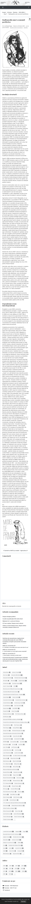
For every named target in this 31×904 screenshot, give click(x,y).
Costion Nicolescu (7, 702)
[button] (30, 19)
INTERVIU (5, 741)
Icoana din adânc (17, 736)
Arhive (4, 861)
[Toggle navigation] (2, 7)
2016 (17, 868)
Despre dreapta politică (9, 616)
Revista (15, 12)
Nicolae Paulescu (16, 786)
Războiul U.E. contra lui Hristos (11, 621)
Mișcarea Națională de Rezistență (10, 769)
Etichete (5, 826)
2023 (23, 865)
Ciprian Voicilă (16, 697)
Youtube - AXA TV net (10, 888)
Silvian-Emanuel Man (8, 811)
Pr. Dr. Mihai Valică (7, 763)
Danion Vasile (6, 708)
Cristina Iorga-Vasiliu (19, 702)
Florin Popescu (17, 725)
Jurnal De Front (19, 848)
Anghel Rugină (22, 680)
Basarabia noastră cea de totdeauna (16, 27)
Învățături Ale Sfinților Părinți (15, 845)
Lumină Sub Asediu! (8, 831)
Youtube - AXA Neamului (11, 885)
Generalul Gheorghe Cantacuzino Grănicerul (12, 733)
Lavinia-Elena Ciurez (8, 750)
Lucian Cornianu (18, 752)
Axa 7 (5, 14)
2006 (5, 874)
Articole (9, 12)
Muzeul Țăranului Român (8, 777)
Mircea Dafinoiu (7, 766)
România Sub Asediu (18, 837)
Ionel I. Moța (6, 747)
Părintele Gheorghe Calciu (18, 730)
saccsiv (5, 800)
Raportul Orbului (17, 853)
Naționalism (6, 839)
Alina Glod (14, 680)
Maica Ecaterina (7, 755)
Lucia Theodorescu (7, 752)
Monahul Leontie (18, 772)
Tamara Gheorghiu (7, 816)
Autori (4, 667)
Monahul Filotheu (7, 772)
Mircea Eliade (16, 766)
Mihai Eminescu (7, 761)
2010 (11, 871)
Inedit (5, 850)
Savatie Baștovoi (14, 800)
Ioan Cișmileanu (14, 741)
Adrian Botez (6, 672)
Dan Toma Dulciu (18, 705)
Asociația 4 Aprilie (16, 683)
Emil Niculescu (6, 716)
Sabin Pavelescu (17, 797)
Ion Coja (14, 744)
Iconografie (20, 850)
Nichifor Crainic (7, 780)
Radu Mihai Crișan (14, 794)
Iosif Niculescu (15, 747)
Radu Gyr (20, 791)
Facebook (7, 890)
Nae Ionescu (20, 777)
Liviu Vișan (17, 750)
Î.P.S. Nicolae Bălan (7, 783)
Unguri (25, 831)
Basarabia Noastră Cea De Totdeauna (12, 834)
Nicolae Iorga (6, 786)
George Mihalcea (17, 727)
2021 (11, 868)
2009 (17, 871)
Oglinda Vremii (7, 837)
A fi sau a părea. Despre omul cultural (13, 623)
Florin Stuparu (7, 727)
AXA (3, 603)
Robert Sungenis (7, 797)
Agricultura (23, 550)
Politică (20, 842)
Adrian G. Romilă (16, 672)
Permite (23, 901)
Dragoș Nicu (6, 711)
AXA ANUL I (22, 12)
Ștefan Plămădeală (18, 813)
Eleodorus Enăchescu (8, 713)
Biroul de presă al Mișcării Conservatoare (12, 688)
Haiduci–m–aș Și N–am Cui (9, 842)
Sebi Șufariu (6, 805)
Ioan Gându (23, 741)
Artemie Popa (6, 683)
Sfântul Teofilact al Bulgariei (9, 808)
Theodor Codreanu (7, 819)
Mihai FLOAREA (16, 761)
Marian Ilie (5, 758)
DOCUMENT (16, 708)
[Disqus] (15, 578)
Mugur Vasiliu (16, 775)
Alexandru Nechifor (7, 677)
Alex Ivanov (6, 675)
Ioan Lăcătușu (6, 744)
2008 (24, 871)
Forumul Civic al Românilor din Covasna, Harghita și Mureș (16, 722)
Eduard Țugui (9, 26)
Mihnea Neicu (17, 763)
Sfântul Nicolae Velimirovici (18, 805)
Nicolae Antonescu (17, 780)
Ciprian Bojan (6, 697)
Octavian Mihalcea (15, 788)
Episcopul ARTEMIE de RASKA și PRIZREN (12, 719)
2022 (5, 868)
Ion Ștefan (21, 744)
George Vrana (6, 730)
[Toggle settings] (28, 7)
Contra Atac (12, 850)
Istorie (11, 848)
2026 (5, 865)
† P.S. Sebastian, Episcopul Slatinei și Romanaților (14, 802)
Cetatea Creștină (16, 839)
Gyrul (5, 848)
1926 (10, 874)
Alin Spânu (6, 680)
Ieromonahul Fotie (18, 738)
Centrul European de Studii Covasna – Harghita (13, 694)
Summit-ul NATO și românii (12, 550)
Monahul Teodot (7, 775)
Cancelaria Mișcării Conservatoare (11, 691)
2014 (22, 868)
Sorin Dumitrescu (7, 813)
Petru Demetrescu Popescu (9, 791)
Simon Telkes (18, 811)
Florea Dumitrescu (7, 725)
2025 (11, 865)
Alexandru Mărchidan (16, 675)
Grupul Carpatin (7, 736)
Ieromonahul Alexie (7, 738)
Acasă (4, 12)
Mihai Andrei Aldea (15, 758)
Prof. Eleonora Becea (20, 713)
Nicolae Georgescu (19, 783)
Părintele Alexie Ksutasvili (20, 677)
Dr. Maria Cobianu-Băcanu (19, 755)
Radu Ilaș (5, 794)
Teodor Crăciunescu (19, 816)
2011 (5, 871)
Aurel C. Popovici (7, 686)
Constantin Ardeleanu (8, 700)
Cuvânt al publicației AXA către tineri (13, 619)
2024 (17, 865)
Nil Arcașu (6, 788)
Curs (5, 845)
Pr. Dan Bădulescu (7, 705)
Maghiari (18, 831)
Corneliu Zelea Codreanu (21, 700)
